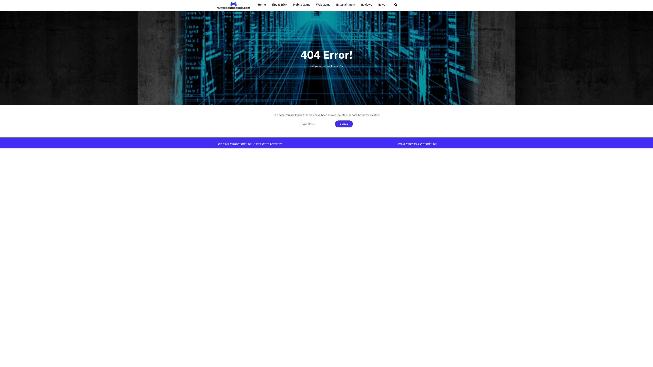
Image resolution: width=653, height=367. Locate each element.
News (381, 4)
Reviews (366, 4)
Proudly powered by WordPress (417, 143)
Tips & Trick (279, 4)
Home (262, 4)
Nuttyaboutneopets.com (324, 66)
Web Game (323, 4)
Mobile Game (301, 4)
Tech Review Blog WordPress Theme (239, 143)
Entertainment (345, 4)
